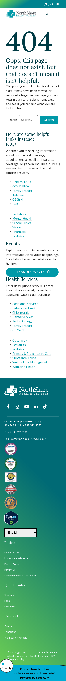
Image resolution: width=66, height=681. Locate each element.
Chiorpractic (20, 313)
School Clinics (21, 223)
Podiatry (18, 236)
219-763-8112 (12, 425)
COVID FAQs (20, 186)
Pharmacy (19, 232)
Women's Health (23, 367)
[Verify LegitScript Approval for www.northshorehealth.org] (11, 524)
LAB (15, 204)
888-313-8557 (33, 425)
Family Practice (22, 191)
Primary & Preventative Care (31, 354)
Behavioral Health (24, 308)
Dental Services (23, 317)
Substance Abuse (24, 358)
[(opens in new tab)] (10, 493)
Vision (16, 227)
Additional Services (25, 304)
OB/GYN (18, 330)
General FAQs (21, 182)
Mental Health (22, 219)
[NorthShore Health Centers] (21, 14)
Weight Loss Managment (29, 362)
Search (12, 120)
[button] (47, 14)
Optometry (19, 340)
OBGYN (17, 199)
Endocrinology (22, 321)
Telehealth (19, 195)
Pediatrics (19, 214)
